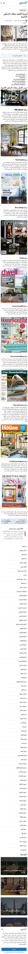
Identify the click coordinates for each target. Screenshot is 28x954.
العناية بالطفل (23, 628)
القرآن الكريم (23, 649)
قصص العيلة (23, 747)
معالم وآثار (23, 833)
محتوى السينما (22, 800)
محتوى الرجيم (23, 788)
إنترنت (24, 575)
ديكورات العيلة (23, 10)
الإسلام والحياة (22, 595)
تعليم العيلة (23, 677)
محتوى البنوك (23, 780)
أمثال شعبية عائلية (22, 571)
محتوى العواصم (22, 813)
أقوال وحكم (23, 567)
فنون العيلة (23, 731)
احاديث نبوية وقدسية (21, 579)
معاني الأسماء (23, 837)
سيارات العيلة (23, 710)
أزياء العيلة (23, 558)
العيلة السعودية (22, 636)
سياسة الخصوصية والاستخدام (9, 952)
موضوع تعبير (23, 849)
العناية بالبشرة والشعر (21, 624)
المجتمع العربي (22, 657)
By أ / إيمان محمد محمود (19, 20)
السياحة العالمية (22, 612)
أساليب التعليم (23, 562)
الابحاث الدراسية (22, 599)
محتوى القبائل (23, 817)
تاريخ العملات (23, 669)
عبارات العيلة (23, 718)
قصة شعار (23, 743)
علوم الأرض (23, 722)
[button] (2, 929)
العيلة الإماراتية (22, 632)
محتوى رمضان (22, 821)
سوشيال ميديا (23, 706)
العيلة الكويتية (23, 640)
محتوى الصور (23, 804)
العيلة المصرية (23, 644)
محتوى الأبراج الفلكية (21, 767)
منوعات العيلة (23, 845)
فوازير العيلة (23, 739)
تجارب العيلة (23, 673)
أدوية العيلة (23, 554)
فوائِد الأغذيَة (23, 735)
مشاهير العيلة (23, 825)
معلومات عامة (22, 841)
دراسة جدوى (23, 698)
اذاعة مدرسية (23, 587)
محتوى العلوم (23, 808)
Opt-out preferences (19, 952)
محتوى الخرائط (22, 784)
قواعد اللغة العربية (22, 755)
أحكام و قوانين (23, 550)
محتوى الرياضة (22, 796)
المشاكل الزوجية (22, 661)
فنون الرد (24, 726)
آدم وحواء (24, 546)
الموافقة (14, 949)
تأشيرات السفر (22, 665)
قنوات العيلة (23, 751)
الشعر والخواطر (22, 620)
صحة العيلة (23, 714)
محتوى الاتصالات (22, 776)
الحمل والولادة (23, 603)
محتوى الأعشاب (22, 772)
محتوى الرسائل (22, 792)
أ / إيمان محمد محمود (15, 529)
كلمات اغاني (23, 759)
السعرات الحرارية (22, 608)
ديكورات (24, 22)
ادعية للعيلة (23, 583)
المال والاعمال (22, 653)
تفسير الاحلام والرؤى (21, 681)
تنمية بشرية (23, 685)
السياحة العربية (22, 616)
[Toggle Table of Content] (24, 56)
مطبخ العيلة (23, 829)
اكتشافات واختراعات (21, 591)
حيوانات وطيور (22, 694)
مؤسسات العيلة (22, 763)
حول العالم (23, 690)
